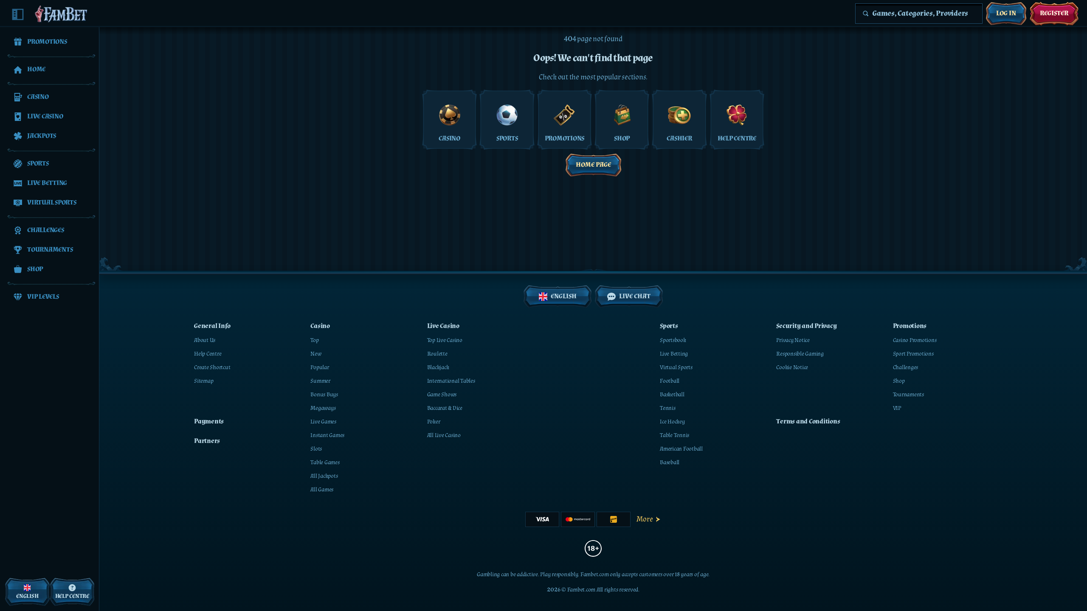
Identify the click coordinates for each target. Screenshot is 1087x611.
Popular (319, 367)
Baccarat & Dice (444, 408)
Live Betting (674, 354)
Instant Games (327, 435)
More (644, 519)
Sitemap (203, 381)
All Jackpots (324, 476)
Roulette (437, 354)
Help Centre (207, 354)
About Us (204, 340)
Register (1054, 13)
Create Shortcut (212, 367)
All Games (321, 489)
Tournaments (908, 394)
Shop (899, 381)
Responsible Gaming (800, 354)
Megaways (322, 408)
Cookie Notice (792, 367)
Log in (1006, 13)
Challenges (905, 367)
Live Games (323, 422)
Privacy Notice (793, 340)
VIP (897, 408)
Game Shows (442, 394)
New (315, 354)
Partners (207, 441)
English (564, 296)
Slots (316, 449)
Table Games (324, 462)
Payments (209, 421)
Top (314, 340)
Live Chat (635, 296)
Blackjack (438, 367)
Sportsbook (673, 340)
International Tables (451, 381)
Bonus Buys (324, 394)
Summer (320, 381)
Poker (433, 422)
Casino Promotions (915, 340)
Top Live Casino (444, 340)
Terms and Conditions (808, 421)
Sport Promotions (913, 354)
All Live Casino (444, 435)
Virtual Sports (676, 367)
